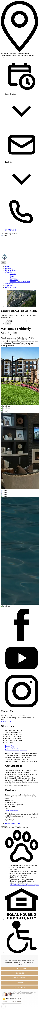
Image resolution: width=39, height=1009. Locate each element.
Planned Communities (19, 978)
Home (7, 266)
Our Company (14, 280)
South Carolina (26, 962)
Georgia (19, 964)
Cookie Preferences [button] (12, 748)
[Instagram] (21, 707)
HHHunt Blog (20, 987)
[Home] (13, 260)
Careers (19, 982)
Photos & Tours (10, 270)
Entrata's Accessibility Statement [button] (16, 750)
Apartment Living (19, 968)
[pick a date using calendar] (26, 321)
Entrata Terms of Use (12, 823)
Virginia (31, 960)
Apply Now (9, 285)
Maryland (26, 960)
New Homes (19, 973)
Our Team (13, 278)
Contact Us (9, 284)
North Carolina (17, 962)
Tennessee (8, 962)
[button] (21, 862)
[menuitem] (21, 266)
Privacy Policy (10, 746)
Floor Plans (9, 268)
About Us (8, 272)
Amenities (13, 274)
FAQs (12, 276)
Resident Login (10, 287)
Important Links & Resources (20, 282)
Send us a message (11, 810)
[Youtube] (21, 674)
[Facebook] (21, 641)
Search (8, 323)
